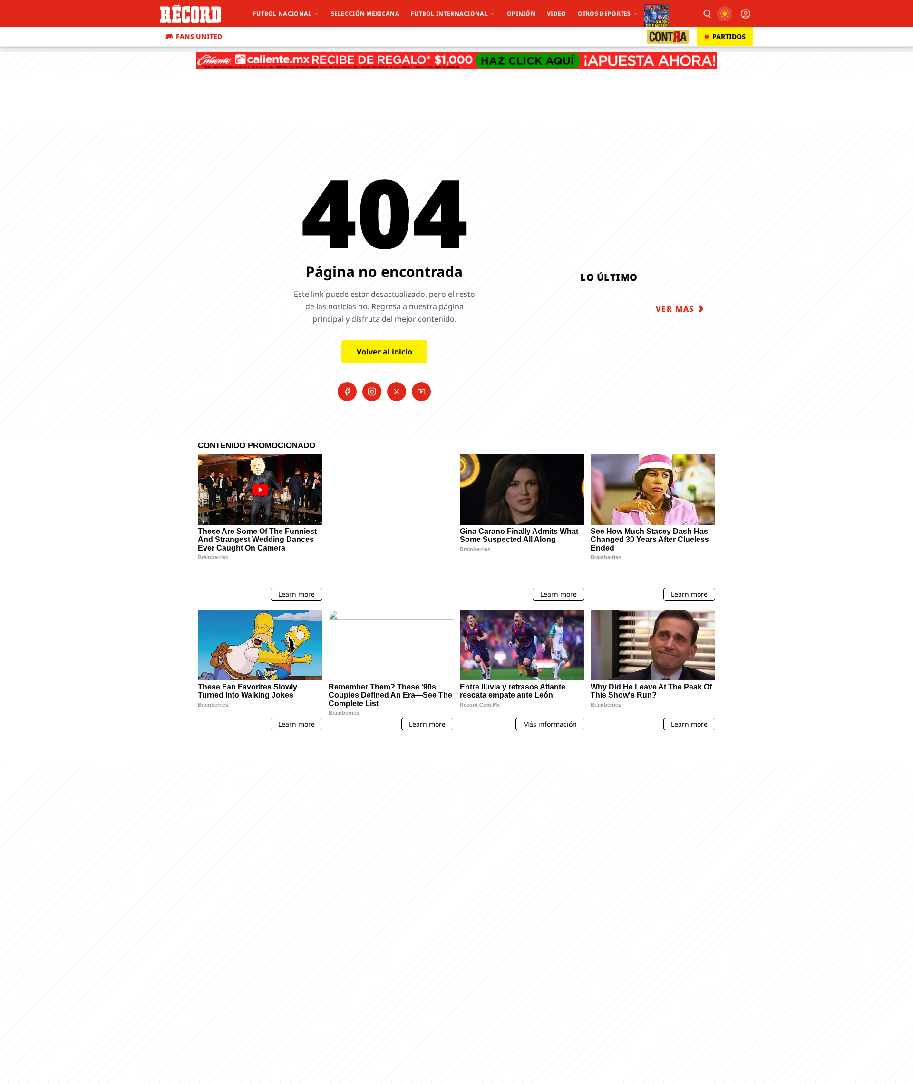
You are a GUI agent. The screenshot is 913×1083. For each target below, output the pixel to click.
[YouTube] (421, 391)
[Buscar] (706, 14)
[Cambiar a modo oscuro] (724, 13)
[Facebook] (347, 391)
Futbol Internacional (449, 14)
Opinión (521, 14)
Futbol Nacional (282, 14)
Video (556, 14)
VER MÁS (675, 309)
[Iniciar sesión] (745, 13)
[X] (396, 391)
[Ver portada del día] (656, 13)
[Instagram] (371, 391)
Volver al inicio (384, 351)
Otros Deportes (604, 14)
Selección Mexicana (365, 14)
